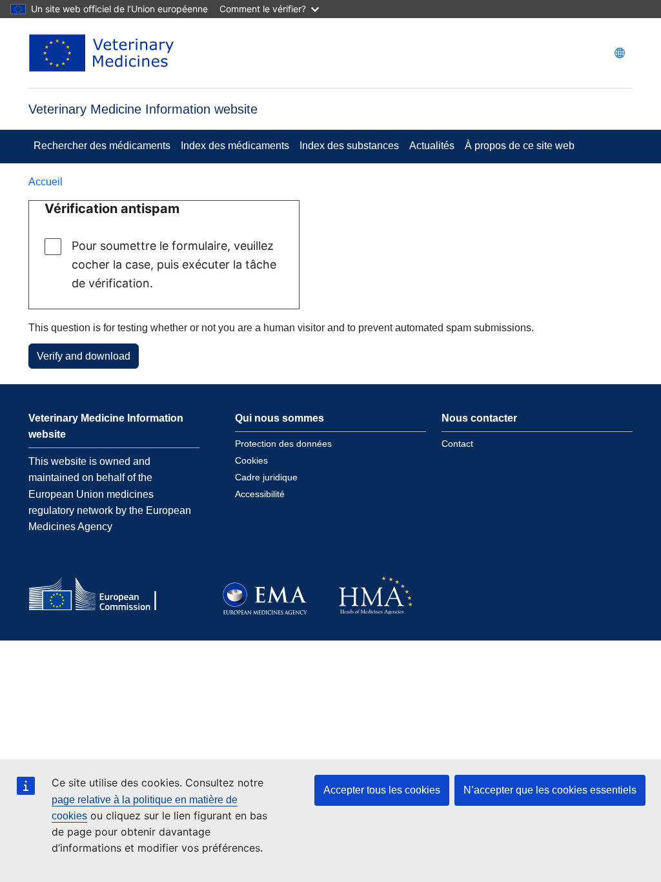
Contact (457, 443)
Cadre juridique (266, 477)
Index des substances (349, 145)
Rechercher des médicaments (102, 145)
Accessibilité (260, 494)
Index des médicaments (235, 145)
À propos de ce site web (520, 145)
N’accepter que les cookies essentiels (549, 790)
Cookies (251, 460)
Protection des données (283, 443)
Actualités (431, 145)
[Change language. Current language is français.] (620, 53)
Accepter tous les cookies (381, 790)
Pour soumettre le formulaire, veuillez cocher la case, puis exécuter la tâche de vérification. (174, 264)
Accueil (45, 181)
